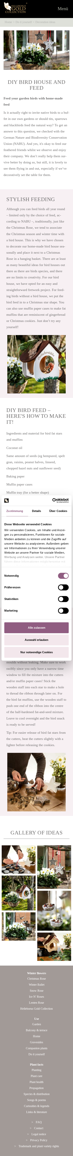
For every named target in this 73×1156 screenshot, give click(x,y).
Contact (38, 1128)
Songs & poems (36, 1100)
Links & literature (36, 1112)
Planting (36, 1070)
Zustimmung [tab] (14, 511)
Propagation (36, 1088)
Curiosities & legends (36, 1106)
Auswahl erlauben (36, 639)
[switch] (63, 587)
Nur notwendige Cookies (36, 652)
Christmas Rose (36, 978)
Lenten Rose (36, 1002)
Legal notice (38, 1134)
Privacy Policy (38, 1140)
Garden (36, 1024)
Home (8, 22)
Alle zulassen (36, 627)
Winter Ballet (36, 984)
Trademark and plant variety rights (39, 1146)
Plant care (36, 1076)
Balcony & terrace (36, 1030)
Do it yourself (24, 22)
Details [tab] (36, 511)
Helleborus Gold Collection (36, 1008)
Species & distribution (37, 1094)
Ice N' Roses (36, 996)
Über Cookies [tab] (58, 511)
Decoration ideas (45, 22)
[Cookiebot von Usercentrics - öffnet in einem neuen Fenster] (52, 500)
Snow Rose (36, 990)
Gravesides (36, 1042)
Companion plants (36, 1048)
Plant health (36, 1082)
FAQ (39, 1122)
